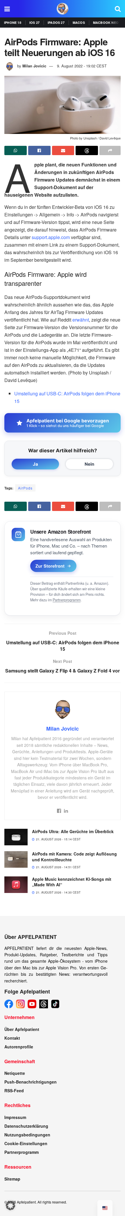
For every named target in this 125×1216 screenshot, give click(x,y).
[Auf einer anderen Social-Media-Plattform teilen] (110, 150)
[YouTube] (32, 1004)
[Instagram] (20, 1004)
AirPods (25, 487)
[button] (10, 1205)
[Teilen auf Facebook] (39, 150)
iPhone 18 (12, 22)
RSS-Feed (14, 1090)
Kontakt (12, 1038)
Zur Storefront (50, 566)
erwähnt (80, 319)
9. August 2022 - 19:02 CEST (82, 66)
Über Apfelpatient (21, 1029)
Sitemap (12, 1179)
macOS (79, 22)
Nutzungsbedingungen (27, 1135)
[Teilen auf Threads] (87, 150)
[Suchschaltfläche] (118, 9)
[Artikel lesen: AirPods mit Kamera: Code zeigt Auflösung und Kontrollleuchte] (16, 859)
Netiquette (14, 1073)
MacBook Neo (106, 22)
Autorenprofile (18, 1047)
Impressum (15, 1117)
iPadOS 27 (56, 22)
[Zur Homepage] (62, 9)
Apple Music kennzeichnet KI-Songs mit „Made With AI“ (71, 882)
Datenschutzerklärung (26, 1126)
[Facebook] (8, 1004)
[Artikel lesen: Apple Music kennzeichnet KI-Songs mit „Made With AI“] (16, 884)
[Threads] (43, 1004)
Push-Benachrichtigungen (30, 1082)
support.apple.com (51, 237)
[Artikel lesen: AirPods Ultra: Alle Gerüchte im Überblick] (16, 837)
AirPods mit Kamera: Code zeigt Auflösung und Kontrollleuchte (74, 856)
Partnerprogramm (67, 599)
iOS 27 (34, 22)
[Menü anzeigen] (7, 8)
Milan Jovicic (34, 66)
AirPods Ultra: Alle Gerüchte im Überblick (73, 831)
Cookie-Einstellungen (25, 1143)
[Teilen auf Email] (63, 150)
